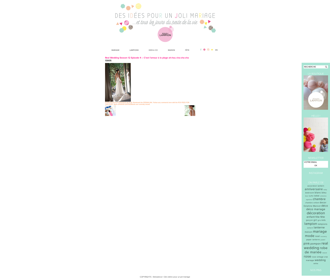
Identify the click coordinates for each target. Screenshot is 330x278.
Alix (114, 102)
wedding (320, 260)
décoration (316, 213)
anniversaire (314, 189)
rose (307, 256)
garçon (309, 220)
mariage (320, 231)
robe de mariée (316, 250)
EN (216, 50)
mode (310, 236)
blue (306, 196)
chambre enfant (312, 203)
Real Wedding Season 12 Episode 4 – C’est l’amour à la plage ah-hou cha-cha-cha (147, 57)
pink (307, 243)
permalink (147, 102)
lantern (310, 228)
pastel (323, 240)
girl (315, 220)
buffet (311, 196)
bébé (316, 196)
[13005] (118, 101)
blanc (318, 192)
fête (322, 216)
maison (308, 232)
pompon (315, 243)
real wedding (316, 245)
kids (324, 220)
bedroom (309, 193)
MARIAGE (115, 50)
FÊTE (187, 50)
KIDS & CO (153, 50)
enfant (311, 216)
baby (325, 190)
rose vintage (318, 257)
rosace (324, 253)
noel (317, 236)
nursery (324, 236)
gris (319, 220)
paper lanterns (313, 239)
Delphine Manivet (312, 206)
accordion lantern (315, 186)
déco (324, 205)
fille (317, 216)
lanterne (319, 227)
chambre (319, 199)
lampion (310, 224)
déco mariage (315, 209)
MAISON (171, 50)
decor (323, 202)
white (316, 263)
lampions (322, 224)
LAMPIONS (134, 50)
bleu (324, 192)
